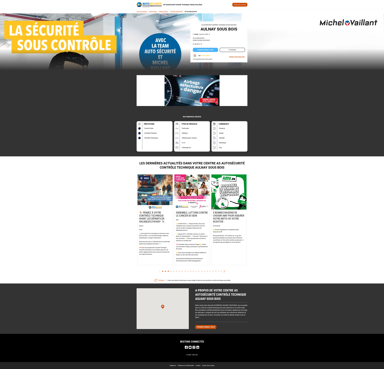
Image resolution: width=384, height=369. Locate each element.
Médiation (173, 365)
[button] (201, 34)
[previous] (159, 271)
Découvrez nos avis (240, 4)
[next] (224, 271)
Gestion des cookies (208, 365)
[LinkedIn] (197, 347)
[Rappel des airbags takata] (192, 90)
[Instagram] (193, 347)
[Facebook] (186, 347)
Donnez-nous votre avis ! (237, 57)
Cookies (198, 365)
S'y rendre (232, 50)
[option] (155, 220)
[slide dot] (162, 271)
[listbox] (192, 220)
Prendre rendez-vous (205, 50)
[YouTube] (190, 347)
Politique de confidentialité (186, 365)
